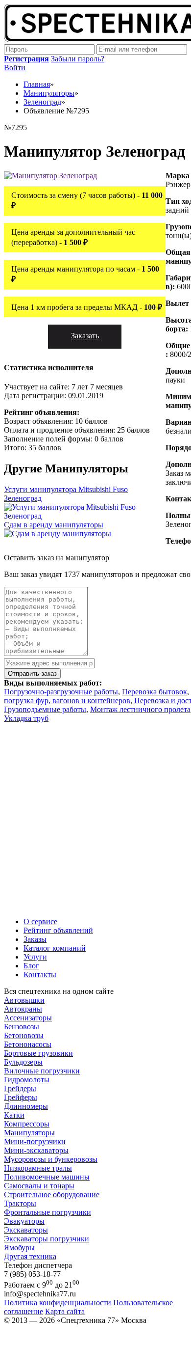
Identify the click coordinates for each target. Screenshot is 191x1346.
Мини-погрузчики (35, 1141)
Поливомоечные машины (47, 1177)
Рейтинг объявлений (58, 930)
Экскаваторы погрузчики (46, 1239)
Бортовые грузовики (38, 1053)
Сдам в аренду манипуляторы (53, 525)
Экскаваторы (26, 1230)
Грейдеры (20, 1088)
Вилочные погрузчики (42, 1071)
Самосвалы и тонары (39, 1185)
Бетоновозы (24, 1035)
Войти (14, 67)
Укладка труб (26, 718)
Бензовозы (21, 1026)
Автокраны (23, 1009)
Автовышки (24, 1000)
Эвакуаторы (24, 1221)
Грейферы (20, 1097)
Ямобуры (19, 1247)
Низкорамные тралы (38, 1168)
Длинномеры (26, 1106)
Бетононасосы (27, 1044)
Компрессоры (26, 1124)
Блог (31, 965)
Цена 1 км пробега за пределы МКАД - (86, 307)
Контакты (40, 974)
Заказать (85, 335)
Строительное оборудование (51, 1194)
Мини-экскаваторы (36, 1150)
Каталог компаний (55, 948)
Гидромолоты (26, 1079)
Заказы (35, 939)
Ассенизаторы (28, 1018)
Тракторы (20, 1203)
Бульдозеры (23, 1062)
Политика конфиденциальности (57, 1302)
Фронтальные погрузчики (47, 1212)
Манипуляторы (29, 1132)
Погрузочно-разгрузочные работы (61, 691)
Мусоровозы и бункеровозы (50, 1159)
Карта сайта (65, 1311)
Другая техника (30, 1256)
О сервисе (40, 921)
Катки (14, 1115)
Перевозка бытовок (154, 691)
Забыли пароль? (77, 59)
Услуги (35, 957)
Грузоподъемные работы (45, 709)
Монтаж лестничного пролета (140, 709)
